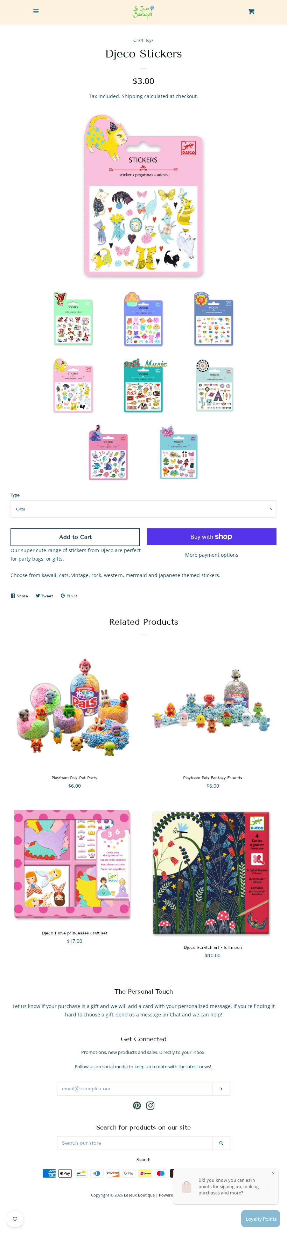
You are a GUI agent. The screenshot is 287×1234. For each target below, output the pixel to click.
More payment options (211, 554)
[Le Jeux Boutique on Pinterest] (137, 1107)
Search (143, 1159)
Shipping (132, 96)
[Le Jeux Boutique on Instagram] (150, 1107)
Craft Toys (143, 40)
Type (15, 495)
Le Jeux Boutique (139, 1195)
